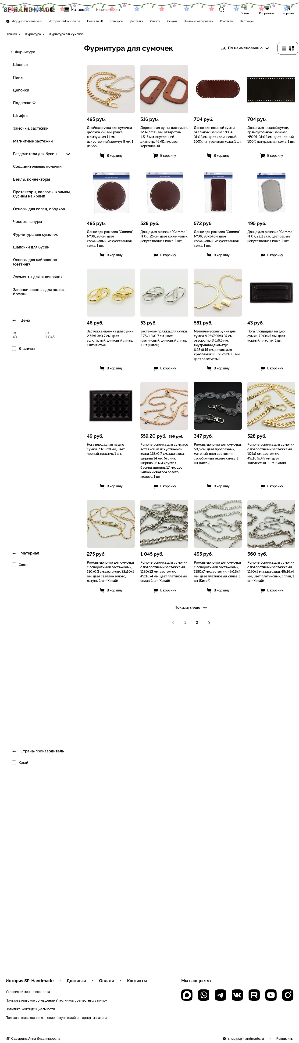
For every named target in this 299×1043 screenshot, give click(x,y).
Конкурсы (116, 21)
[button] (13, 34)
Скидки (172, 21)
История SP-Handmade (64, 21)
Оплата (155, 21)
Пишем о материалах (198, 21)
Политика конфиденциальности (30, 1009)
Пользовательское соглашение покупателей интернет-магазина (56, 1018)
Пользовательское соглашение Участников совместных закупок (56, 1000)
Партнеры (246, 21)
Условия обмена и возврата (28, 992)
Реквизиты (284, 1038)
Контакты (226, 21)
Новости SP (95, 21)
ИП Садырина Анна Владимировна (33, 1038)
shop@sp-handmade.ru (27, 21)
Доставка (136, 21)
